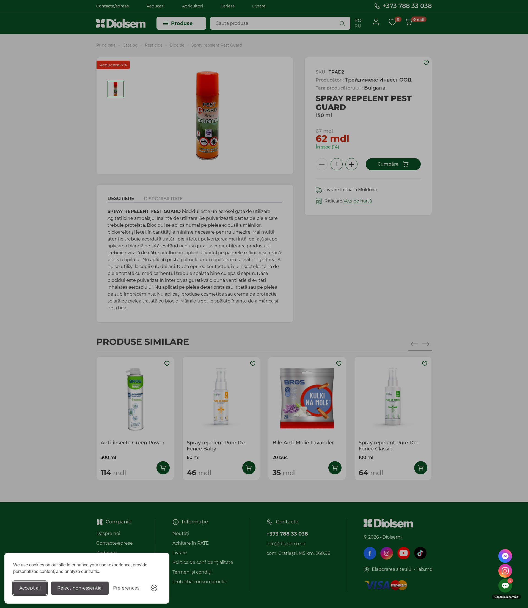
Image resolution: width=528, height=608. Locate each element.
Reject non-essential (80, 588)
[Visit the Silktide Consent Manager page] (154, 588)
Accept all (30, 588)
